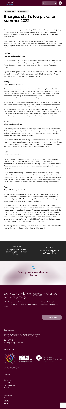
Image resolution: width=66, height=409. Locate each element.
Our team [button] (7, 403)
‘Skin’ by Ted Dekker (34, 226)
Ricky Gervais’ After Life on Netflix (16, 114)
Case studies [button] (8, 395)
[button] (60, 3)
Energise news (9, 11)
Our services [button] (7, 380)
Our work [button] (7, 382)
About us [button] (6, 400)
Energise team (23, 11)
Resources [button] (7, 398)
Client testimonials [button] (9, 385)
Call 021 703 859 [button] (10, 340)
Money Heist (56, 177)
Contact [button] (6, 388)
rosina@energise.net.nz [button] (13, 343)
